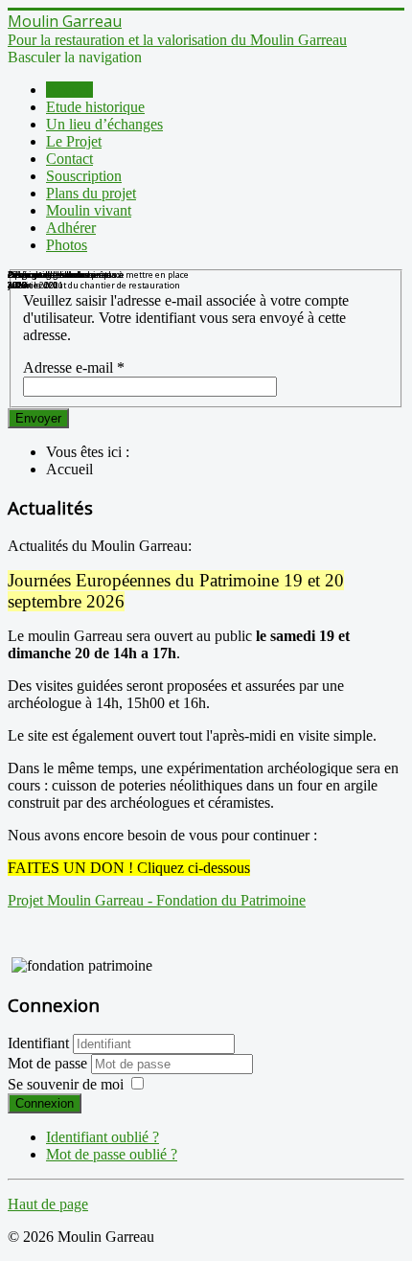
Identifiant (38, 1043)
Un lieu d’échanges (104, 124)
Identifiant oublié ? (102, 1137)
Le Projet (74, 141)
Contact (69, 158)
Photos (66, 245)
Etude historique (95, 107)
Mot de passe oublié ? (111, 1154)
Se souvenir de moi (66, 1084)
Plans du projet (91, 193)
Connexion (44, 1103)
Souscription (84, 176)
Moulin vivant (88, 210)
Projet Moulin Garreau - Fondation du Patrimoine (157, 900)
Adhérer (71, 227)
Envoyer (38, 418)
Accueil (69, 89)
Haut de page (48, 1204)
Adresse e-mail (74, 367)
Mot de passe (49, 1063)
